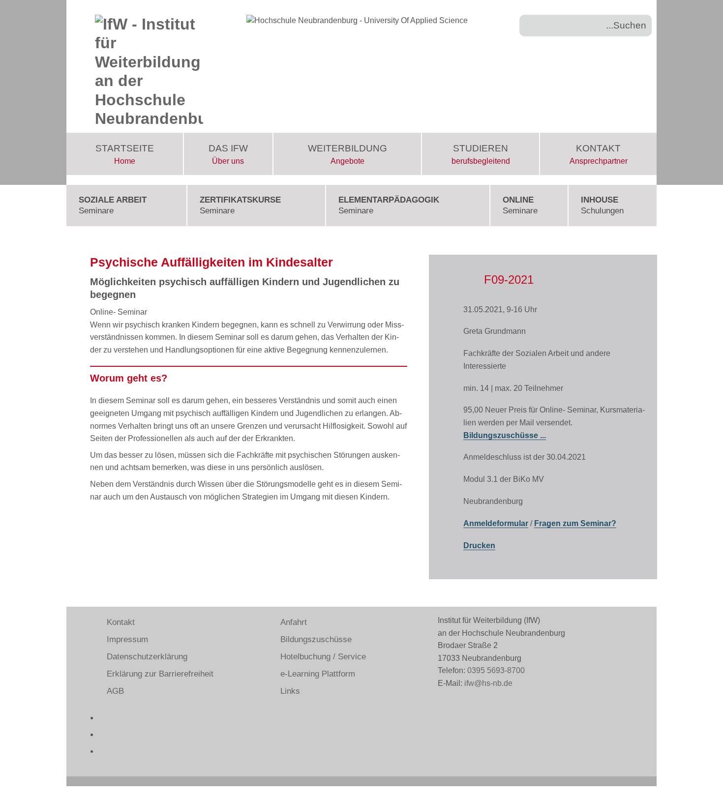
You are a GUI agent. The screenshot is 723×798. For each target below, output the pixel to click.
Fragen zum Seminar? (575, 523)
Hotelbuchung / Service (323, 656)
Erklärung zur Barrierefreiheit (160, 674)
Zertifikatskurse (240, 205)
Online (520, 205)
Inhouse (602, 205)
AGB (115, 691)
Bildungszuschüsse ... (504, 435)
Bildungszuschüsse (316, 639)
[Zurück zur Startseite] (149, 66)
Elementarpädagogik (388, 205)
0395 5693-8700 (496, 670)
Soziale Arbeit (113, 205)
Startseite (124, 154)
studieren (481, 154)
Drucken (479, 545)
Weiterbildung (347, 154)
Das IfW (228, 154)
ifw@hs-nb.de (488, 683)
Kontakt (599, 154)
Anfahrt (293, 622)
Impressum (127, 639)
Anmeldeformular (495, 523)
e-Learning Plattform (317, 674)
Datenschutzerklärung (147, 656)
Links (290, 691)
